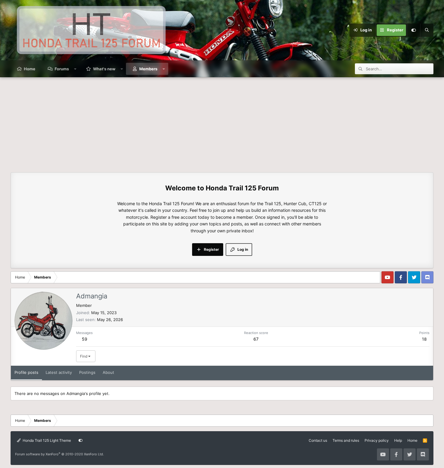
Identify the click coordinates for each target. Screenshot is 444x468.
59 (84, 339)
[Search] (426, 30)
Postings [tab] (87, 372)
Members (148, 68)
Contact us (318, 440)
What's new (104, 68)
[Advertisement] (222, 122)
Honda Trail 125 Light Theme (46, 440)
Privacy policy (377, 440)
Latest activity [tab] (59, 372)
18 (424, 339)
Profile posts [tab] (26, 372)
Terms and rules (346, 440)
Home (29, 68)
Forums (62, 68)
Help (398, 440)
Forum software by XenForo (59, 454)
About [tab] (108, 372)
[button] (75, 69)
